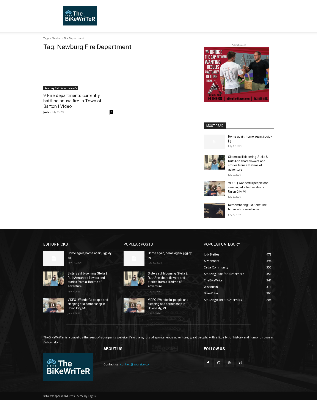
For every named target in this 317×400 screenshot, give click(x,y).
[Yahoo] (240, 363)
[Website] (229, 363)
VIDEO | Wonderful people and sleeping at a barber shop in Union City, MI (248, 187)
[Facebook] (208, 363)
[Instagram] (218, 363)
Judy (46, 112)
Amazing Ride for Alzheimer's (61, 88)
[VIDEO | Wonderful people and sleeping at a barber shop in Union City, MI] (214, 188)
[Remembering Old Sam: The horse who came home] (214, 210)
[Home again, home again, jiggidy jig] (214, 142)
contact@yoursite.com (136, 364)
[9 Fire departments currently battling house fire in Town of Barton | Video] (78, 72)
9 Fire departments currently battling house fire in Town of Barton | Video (72, 101)
